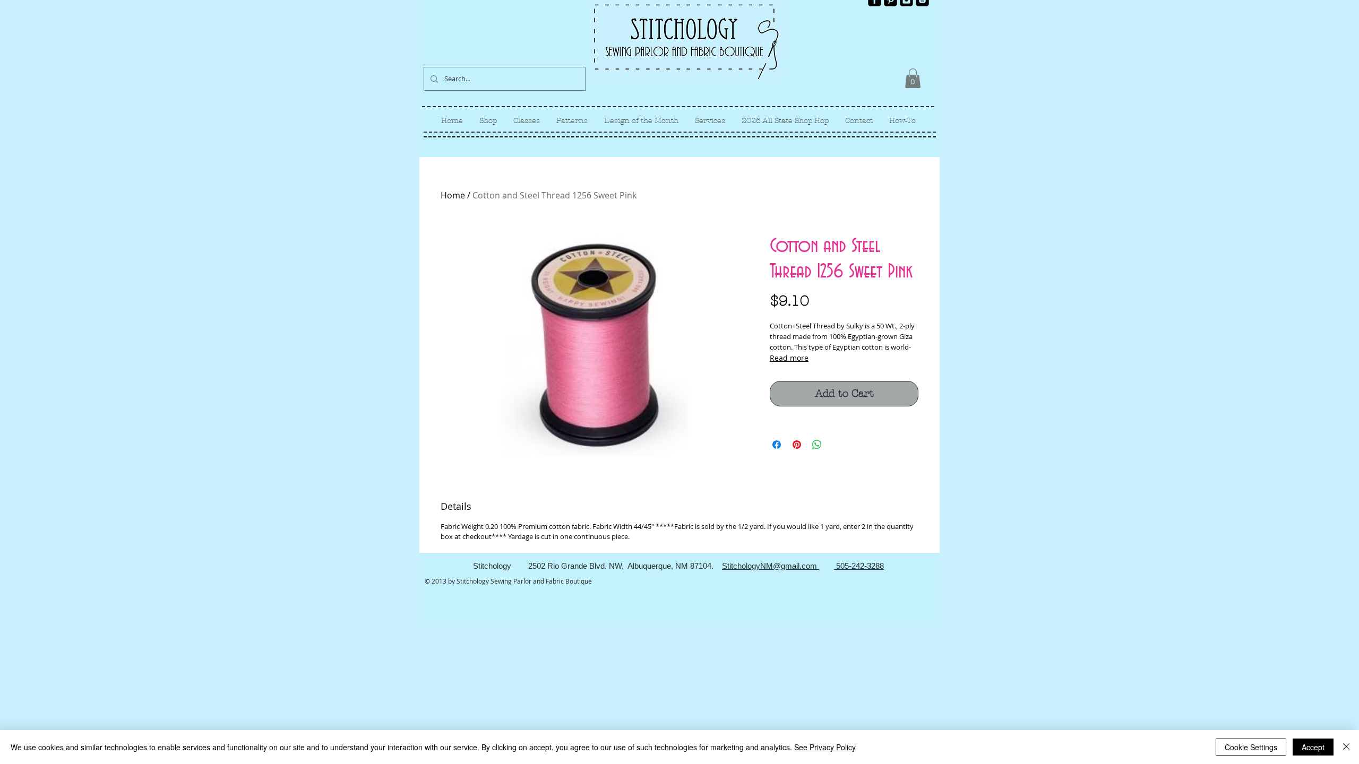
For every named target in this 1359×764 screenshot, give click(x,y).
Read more (789, 358)
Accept (1313, 747)
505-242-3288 (859, 565)
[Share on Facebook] (776, 444)
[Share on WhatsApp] (817, 444)
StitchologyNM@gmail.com (770, 565)
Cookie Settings (1251, 747)
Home (453, 195)
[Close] (1346, 747)
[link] (913, 78)
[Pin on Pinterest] (796, 444)
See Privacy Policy (825, 747)
